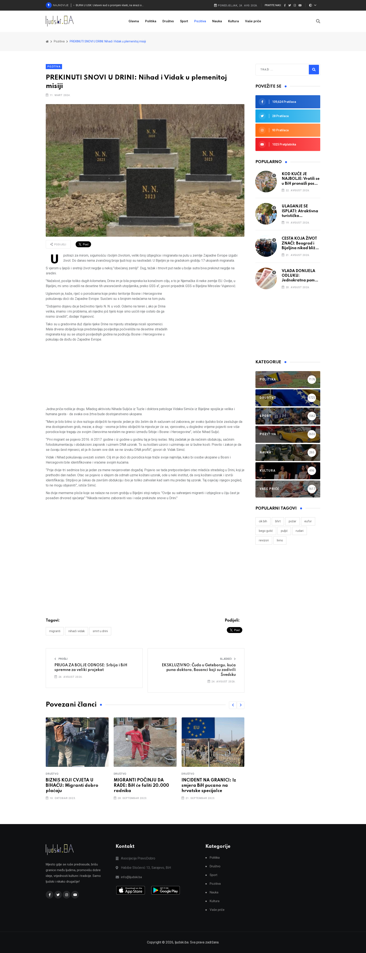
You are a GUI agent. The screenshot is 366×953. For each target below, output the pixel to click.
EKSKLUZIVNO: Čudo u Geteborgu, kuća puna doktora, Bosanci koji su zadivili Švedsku (199, 670)
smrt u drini (100, 631)
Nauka (217, 21)
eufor (308, 521)
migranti (54, 631)
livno (280, 540)
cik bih (263, 521)
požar (292, 521)
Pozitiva (200, 21)
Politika (150, 21)
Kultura (233, 21)
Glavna (134, 21)
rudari (300, 530)
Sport (184, 21)
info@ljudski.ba (131, 877)
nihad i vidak (76, 631)
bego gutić (266, 530)
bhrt (278, 521)
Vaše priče (253, 21)
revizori (264, 540)
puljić (284, 530)
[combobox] (279, 69)
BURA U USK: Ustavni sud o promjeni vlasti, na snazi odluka (110, 5)
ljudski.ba (182, 942)
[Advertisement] (207, 321)
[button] (233, 705)
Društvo (168, 21)
